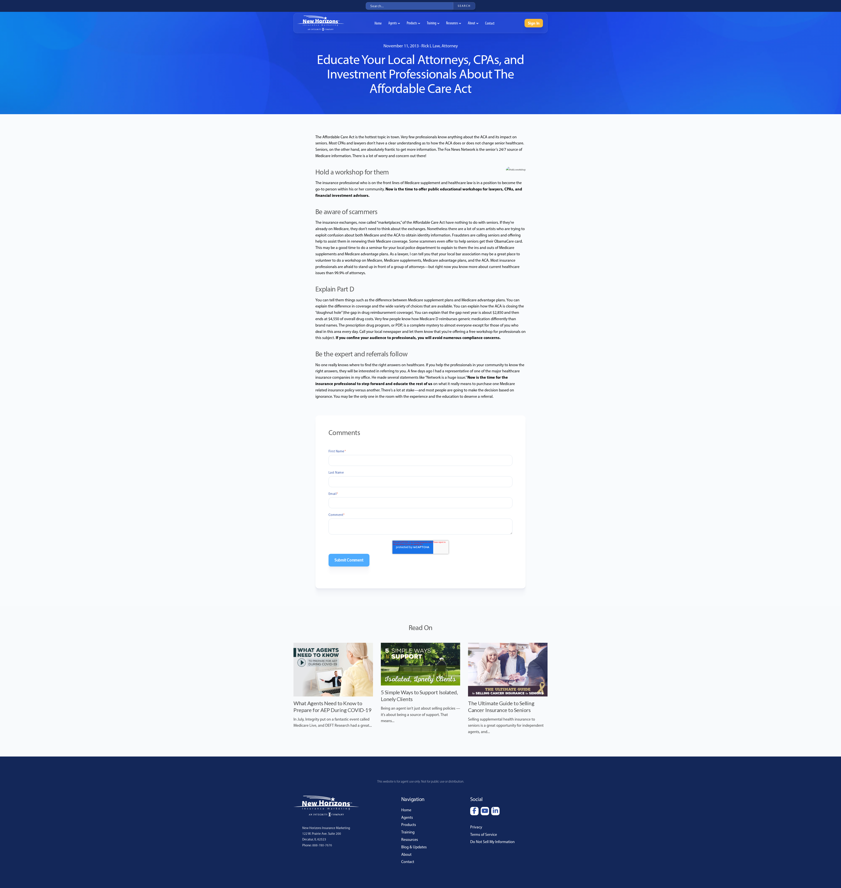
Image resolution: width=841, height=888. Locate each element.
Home (406, 810)
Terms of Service (483, 834)
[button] (394, 23)
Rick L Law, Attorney (439, 45)
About (406, 854)
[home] (321, 23)
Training (408, 832)
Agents (407, 817)
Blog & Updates (414, 847)
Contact (407, 861)
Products (408, 824)
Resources (409, 839)
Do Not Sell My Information (492, 841)
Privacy (476, 827)
